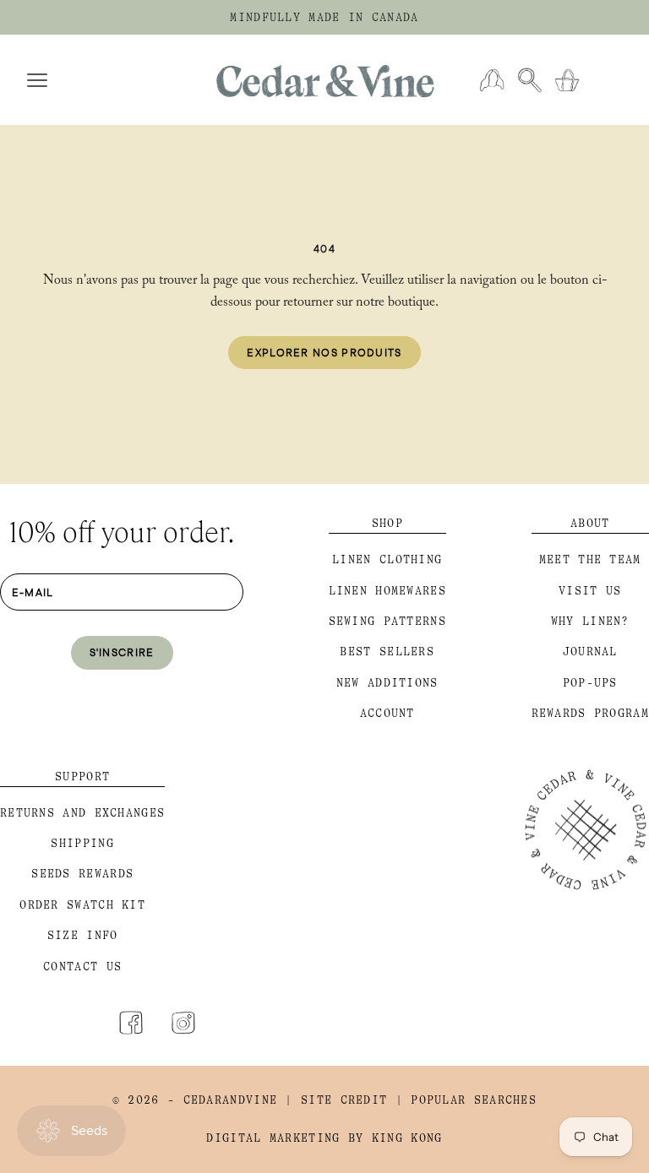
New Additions (387, 682)
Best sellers (387, 651)
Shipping (82, 843)
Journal (590, 651)
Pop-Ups (590, 682)
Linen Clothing (387, 559)
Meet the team (590, 559)
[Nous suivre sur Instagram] (183, 1022)
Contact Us (82, 966)
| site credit (336, 1100)
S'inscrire (122, 652)
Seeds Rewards (82, 873)
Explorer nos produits (324, 352)
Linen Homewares (388, 590)
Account (387, 713)
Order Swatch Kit (82, 905)
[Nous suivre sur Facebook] (131, 1022)
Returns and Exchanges (82, 812)
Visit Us (590, 590)
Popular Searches (474, 1100)
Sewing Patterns (388, 621)
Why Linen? (590, 621)
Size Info (82, 935)
